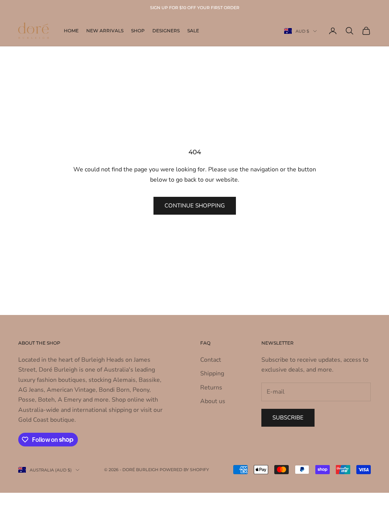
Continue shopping (194, 205)
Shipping (212, 373)
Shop (138, 30)
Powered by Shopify (184, 469)
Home (71, 30)
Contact (210, 360)
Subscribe (288, 417)
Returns (211, 387)
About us (212, 401)
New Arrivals (104, 30)
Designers (166, 30)
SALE (193, 30)
